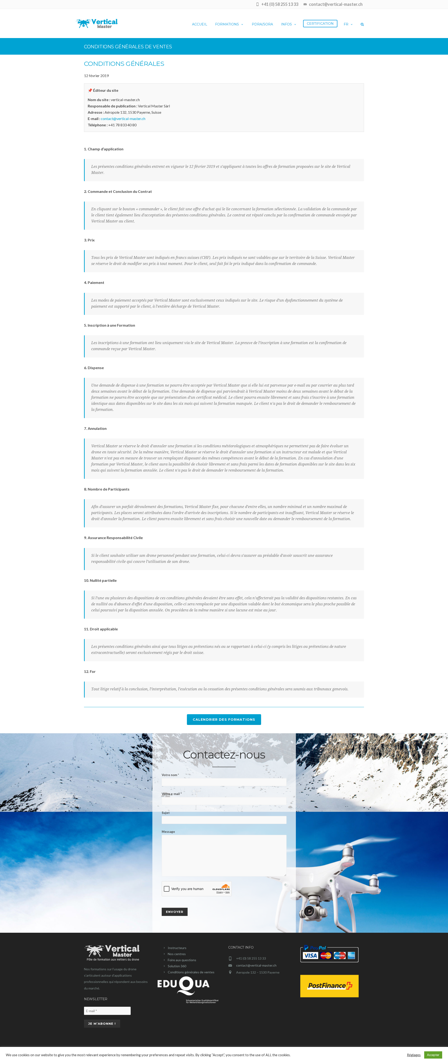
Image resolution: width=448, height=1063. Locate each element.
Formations (227, 24)
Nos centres (177, 954)
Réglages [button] (414, 1055)
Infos (286, 24)
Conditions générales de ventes (191, 972)
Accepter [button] (433, 1055)
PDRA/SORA (262, 24)
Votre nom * (170, 775)
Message (168, 831)
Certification (320, 23)
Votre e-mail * (172, 794)
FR (346, 24)
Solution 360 (177, 966)
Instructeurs (177, 948)
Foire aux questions (182, 960)
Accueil (199, 24)
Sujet (166, 813)
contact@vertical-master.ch (123, 118)
